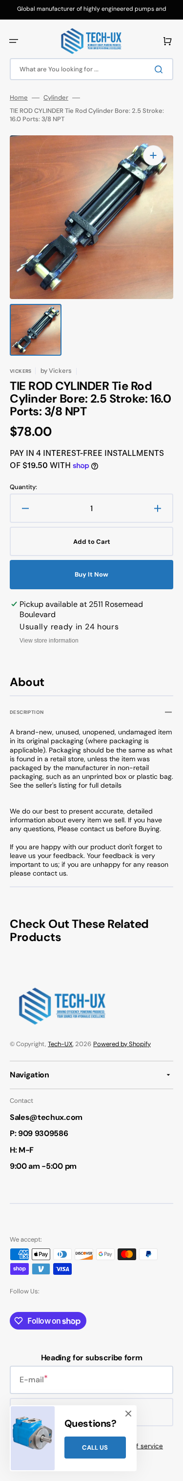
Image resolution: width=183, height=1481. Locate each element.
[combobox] (91, 69)
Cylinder (55, 98)
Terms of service (137, 1446)
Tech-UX (60, 1044)
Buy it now (91, 574)
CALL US (95, 1447)
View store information (49, 640)
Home (19, 98)
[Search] (160, 69)
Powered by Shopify (122, 1044)
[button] (13, 41)
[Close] (128, 1413)
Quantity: (23, 487)
